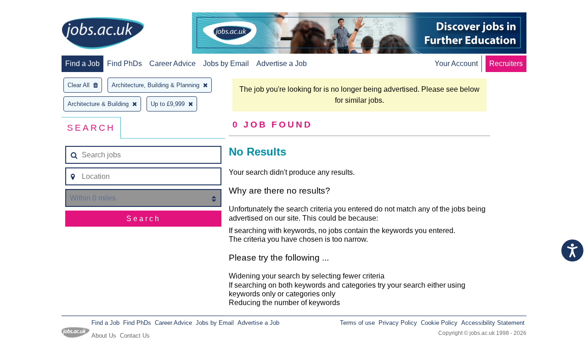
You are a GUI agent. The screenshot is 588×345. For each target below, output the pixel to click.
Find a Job (82, 63)
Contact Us (135, 335)
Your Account (456, 63)
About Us (103, 335)
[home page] (103, 34)
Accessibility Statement (493, 322)
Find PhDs (124, 63)
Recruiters (506, 63)
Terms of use (357, 322)
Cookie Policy (439, 322)
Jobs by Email (226, 63)
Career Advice (172, 63)
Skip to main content (37, 8)
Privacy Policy (398, 322)
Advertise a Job (281, 63)
